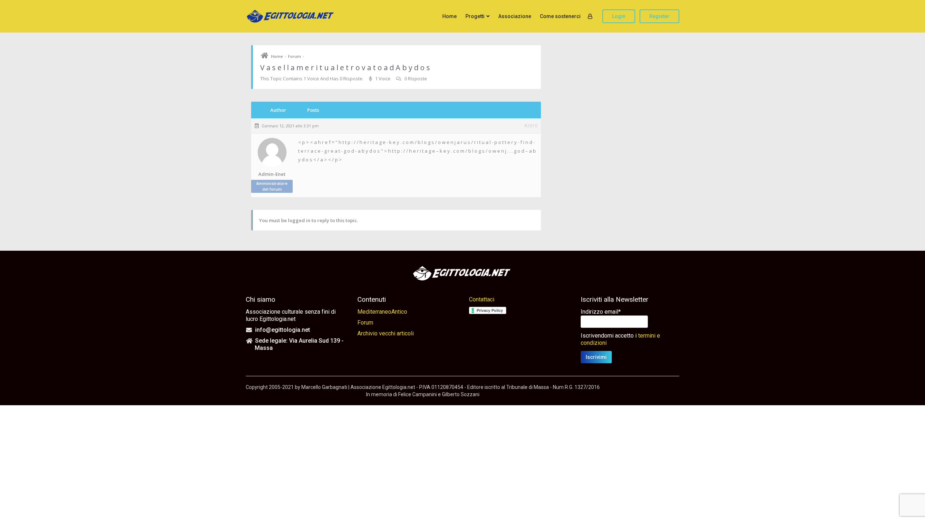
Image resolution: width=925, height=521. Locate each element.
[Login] (590, 16)
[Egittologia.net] (291, 16)
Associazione (514, 16)
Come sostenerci (560, 16)
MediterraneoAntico (382, 311)
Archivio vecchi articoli (385, 333)
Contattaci (481, 299)
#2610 (530, 126)
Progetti (475, 16)
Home (449, 16)
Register (659, 16)
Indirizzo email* (601, 311)
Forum (294, 56)
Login (618, 16)
